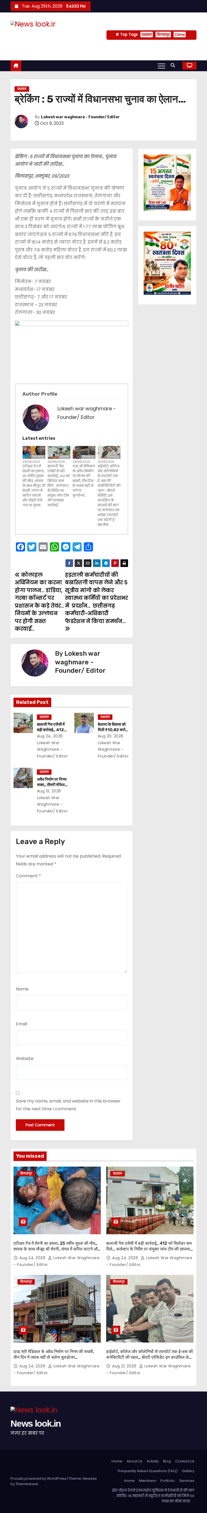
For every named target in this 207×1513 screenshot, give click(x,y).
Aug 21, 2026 (125, 1366)
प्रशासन (147, 34)
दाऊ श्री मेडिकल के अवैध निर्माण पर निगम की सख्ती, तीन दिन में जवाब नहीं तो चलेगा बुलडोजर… (84, 481)
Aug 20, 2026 (110, 736)
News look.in (39, 35)
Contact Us (184, 1461)
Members (147, 1480)
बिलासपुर (163, 34)
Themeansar (27, 1483)
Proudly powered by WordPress (39, 1478)
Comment (28, 876)
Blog (167, 1461)
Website (24, 1058)
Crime (180, 34)
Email (21, 1024)
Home (117, 1461)
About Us (134, 1461)
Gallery (188, 1470)
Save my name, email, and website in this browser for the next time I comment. (68, 1105)
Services (186, 1480)
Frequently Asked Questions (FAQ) (148, 1470)
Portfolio (167, 1480)
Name (22, 989)
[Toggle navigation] (161, 65)
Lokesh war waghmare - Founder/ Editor (80, 117)
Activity (153, 1461)
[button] (174, 65)
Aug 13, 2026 (49, 791)
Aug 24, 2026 (50, 736)
